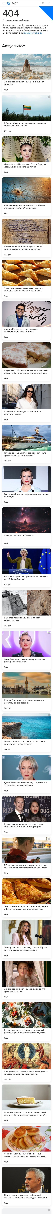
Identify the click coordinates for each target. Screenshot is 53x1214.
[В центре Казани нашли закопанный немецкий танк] (26, 609)
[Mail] (8, 3)
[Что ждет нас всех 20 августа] (26, 526)
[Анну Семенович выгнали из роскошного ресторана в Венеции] (26, 650)
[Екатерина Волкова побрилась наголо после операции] (26, 485)
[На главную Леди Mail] (14, 3)
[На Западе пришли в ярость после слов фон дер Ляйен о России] (26, 568)
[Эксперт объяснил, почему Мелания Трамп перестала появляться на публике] (26, 939)
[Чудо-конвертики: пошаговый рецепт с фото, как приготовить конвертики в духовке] (26, 279)
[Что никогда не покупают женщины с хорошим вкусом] (26, 403)
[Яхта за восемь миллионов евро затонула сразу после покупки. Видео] (26, 444)
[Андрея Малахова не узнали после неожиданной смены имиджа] (26, 320)
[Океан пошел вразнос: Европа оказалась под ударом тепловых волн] (26, 732)
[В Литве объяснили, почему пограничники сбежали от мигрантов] (26, 114)
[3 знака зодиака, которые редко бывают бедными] (26, 73)
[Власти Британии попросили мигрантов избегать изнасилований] (26, 691)
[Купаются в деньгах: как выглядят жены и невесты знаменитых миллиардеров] (26, 815)
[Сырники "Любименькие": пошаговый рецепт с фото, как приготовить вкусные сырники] (26, 1145)
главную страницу (32, 33)
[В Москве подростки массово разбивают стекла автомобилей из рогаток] (26, 196)
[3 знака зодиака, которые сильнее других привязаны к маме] (26, 980)
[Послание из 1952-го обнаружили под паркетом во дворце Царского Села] (26, 238)
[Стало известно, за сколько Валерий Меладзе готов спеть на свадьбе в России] (26, 1186)
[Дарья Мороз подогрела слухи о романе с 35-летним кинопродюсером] (26, 774)
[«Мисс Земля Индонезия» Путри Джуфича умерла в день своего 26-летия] (26, 155)
